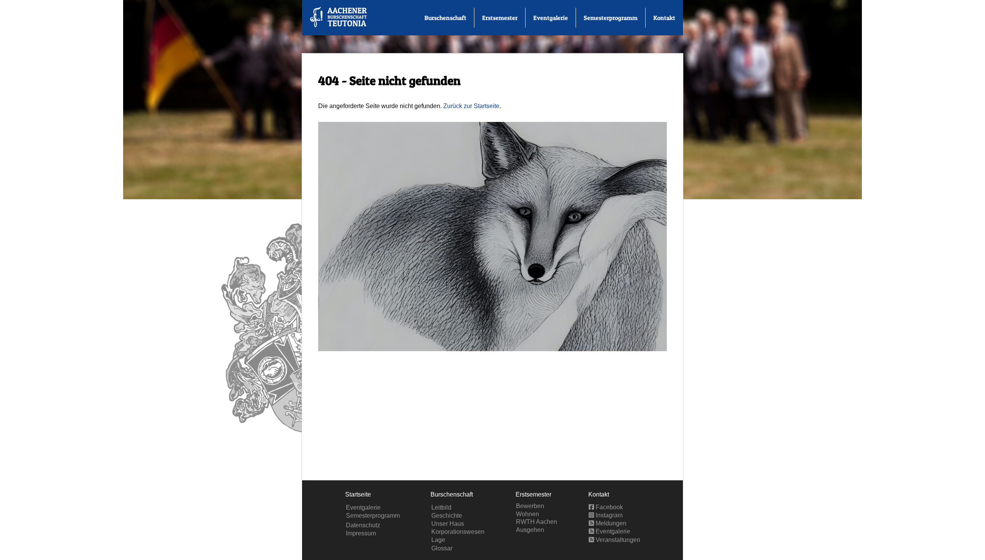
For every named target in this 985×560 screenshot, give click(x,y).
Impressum (361, 533)
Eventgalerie (550, 18)
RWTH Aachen (536, 521)
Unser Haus (447, 523)
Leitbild (441, 507)
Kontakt (664, 18)
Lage (438, 540)
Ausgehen (530, 530)
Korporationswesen (457, 531)
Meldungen (610, 523)
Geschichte (446, 515)
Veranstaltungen (617, 540)
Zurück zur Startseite (471, 106)
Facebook (608, 507)
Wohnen (527, 514)
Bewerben (530, 506)
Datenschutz (363, 525)
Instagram (608, 515)
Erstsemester (500, 18)
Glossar (441, 548)
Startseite (358, 494)
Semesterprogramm (611, 18)
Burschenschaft (445, 18)
